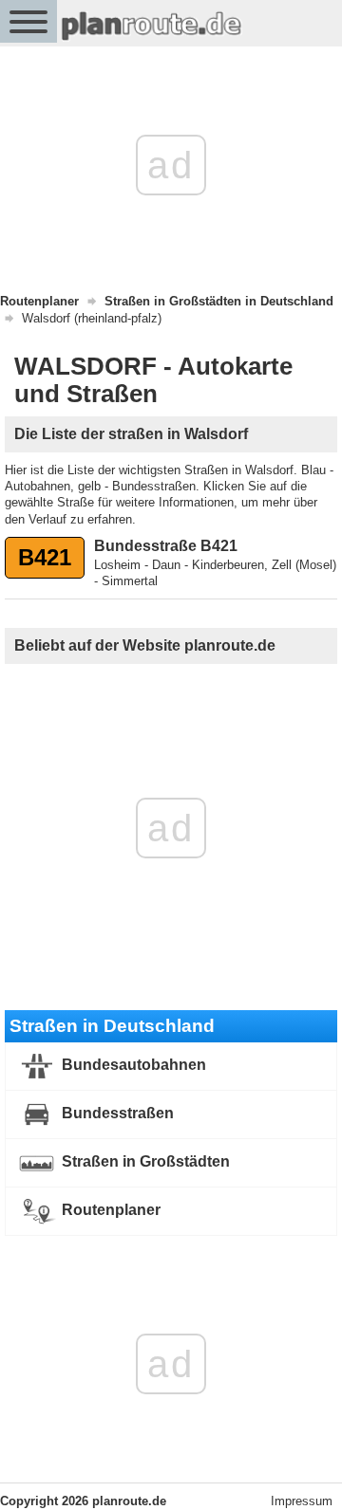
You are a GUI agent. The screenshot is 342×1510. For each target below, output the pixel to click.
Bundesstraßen (116, 1114)
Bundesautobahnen (132, 1066)
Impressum (301, 1501)
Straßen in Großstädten (144, 1162)
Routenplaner (109, 1211)
